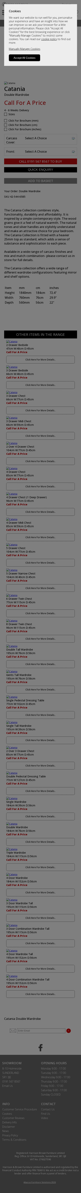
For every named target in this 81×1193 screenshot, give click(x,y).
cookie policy (49, 39)
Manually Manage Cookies (24, 49)
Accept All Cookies (24, 57)
